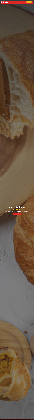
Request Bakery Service (17, 213)
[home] (4, 2)
